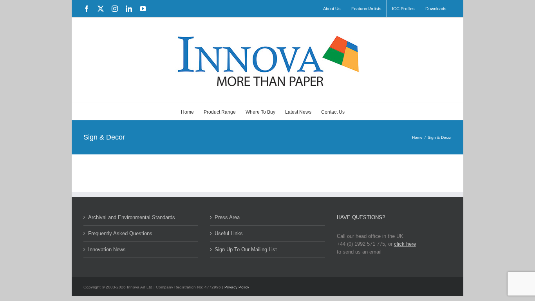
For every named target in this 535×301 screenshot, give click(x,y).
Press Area (227, 217)
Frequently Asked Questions (120, 233)
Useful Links (229, 233)
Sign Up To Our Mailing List (246, 249)
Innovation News (107, 249)
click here (405, 244)
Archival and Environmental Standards (131, 217)
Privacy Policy (236, 287)
